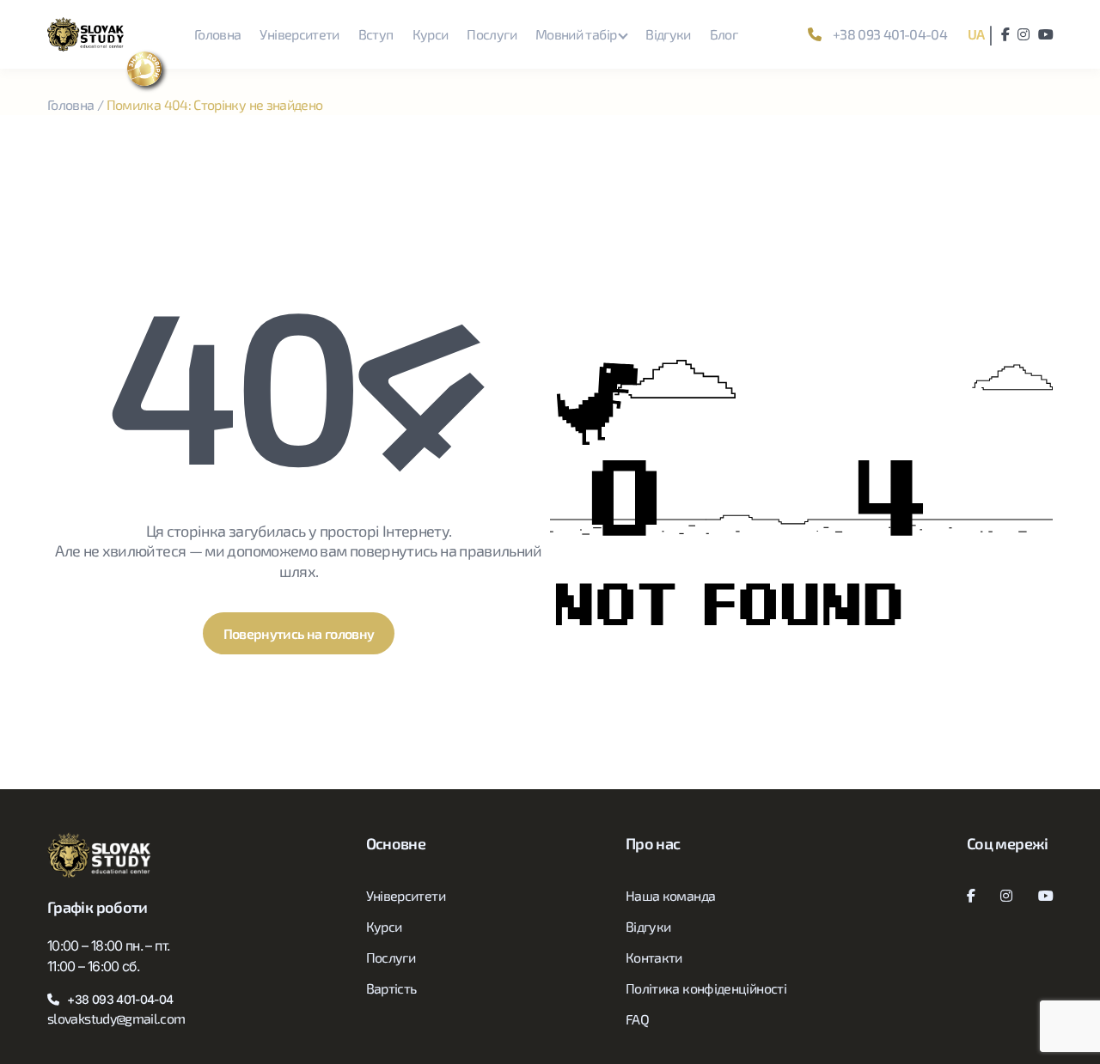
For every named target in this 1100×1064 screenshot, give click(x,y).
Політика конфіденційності (706, 988)
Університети (299, 34)
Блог (723, 34)
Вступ (376, 34)
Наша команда (670, 895)
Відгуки (668, 34)
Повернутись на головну (299, 633)
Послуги (491, 34)
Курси (430, 34)
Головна (217, 34)
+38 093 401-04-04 (888, 34)
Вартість (391, 988)
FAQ (637, 1019)
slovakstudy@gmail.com (116, 1018)
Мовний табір (575, 34)
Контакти (654, 957)
